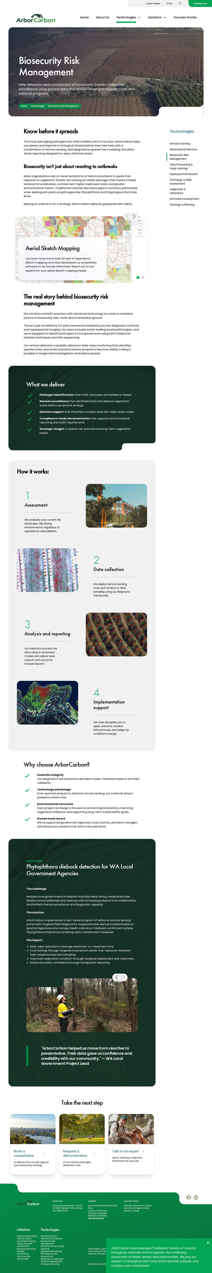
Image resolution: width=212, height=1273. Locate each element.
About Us (102, 17)
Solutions (154, 17)
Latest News (153, 3)
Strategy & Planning (182, 204)
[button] (134, 216)
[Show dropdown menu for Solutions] (164, 18)
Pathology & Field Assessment (180, 181)
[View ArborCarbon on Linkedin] (196, 1197)
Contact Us (200, 3)
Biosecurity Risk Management (179, 157)
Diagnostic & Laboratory (178, 191)
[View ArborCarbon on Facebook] (188, 1197)
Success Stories (185, 17)
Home (84, 17)
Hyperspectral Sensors (184, 174)
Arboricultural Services (183, 149)
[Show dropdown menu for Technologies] (138, 18)
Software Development (184, 199)
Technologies (126, 17)
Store (169, 3)
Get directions (96, 1218)
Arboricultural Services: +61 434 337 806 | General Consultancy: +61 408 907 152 (68, 1208)
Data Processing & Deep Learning (181, 166)
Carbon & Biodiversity (27, 1236)
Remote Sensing (180, 143)
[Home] (35, 18)
